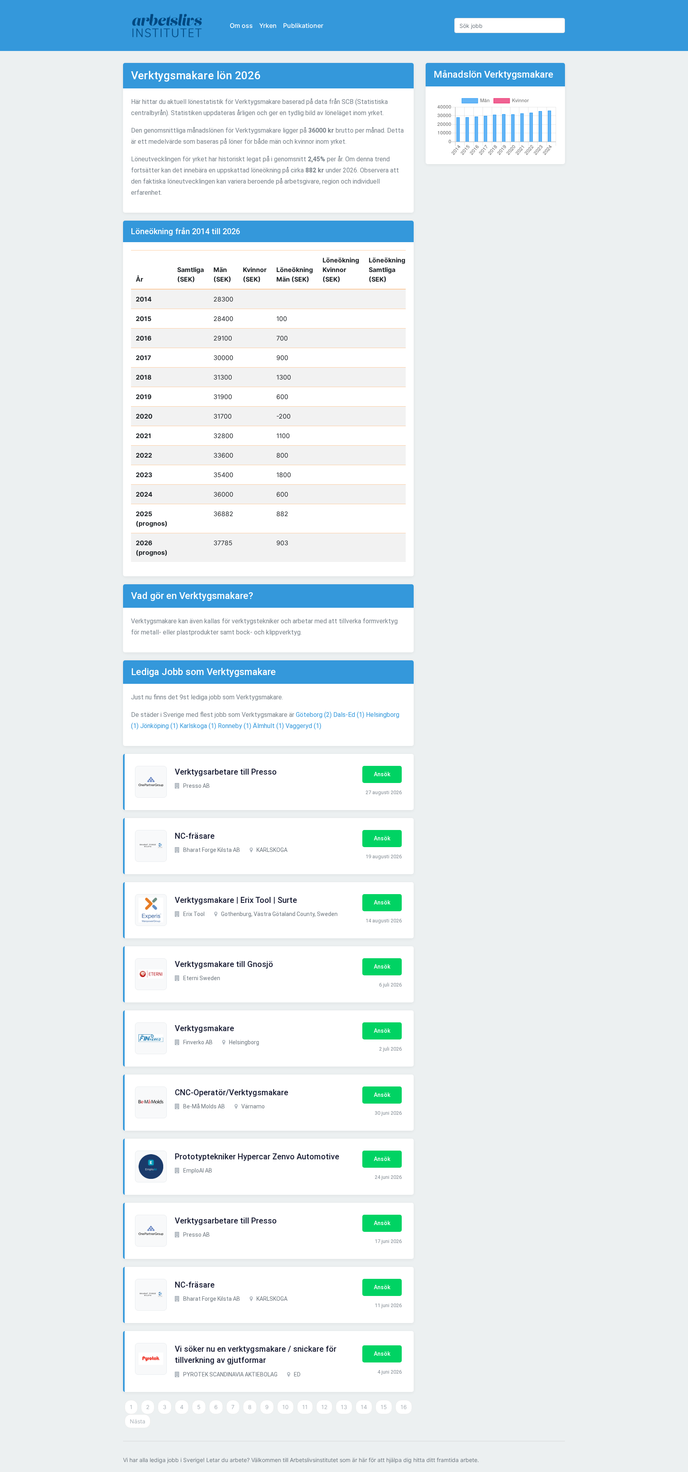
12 (324, 1406)
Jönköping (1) (159, 726)
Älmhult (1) (268, 726)
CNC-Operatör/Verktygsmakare (231, 1092)
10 (285, 1406)
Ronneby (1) (234, 726)
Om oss (241, 25)
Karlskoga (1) (198, 726)
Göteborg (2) (314, 714)
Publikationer (303, 25)
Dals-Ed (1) (348, 714)
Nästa (137, 1421)
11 (305, 1406)
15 (384, 1406)
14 (364, 1406)
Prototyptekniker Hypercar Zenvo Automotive (257, 1156)
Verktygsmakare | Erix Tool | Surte (236, 900)
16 (404, 1406)
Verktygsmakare (204, 1028)
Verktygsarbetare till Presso (226, 772)
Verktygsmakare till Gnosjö (224, 964)
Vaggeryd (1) (303, 726)
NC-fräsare (195, 836)
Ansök (382, 774)
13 (344, 1406)
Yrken (268, 25)
